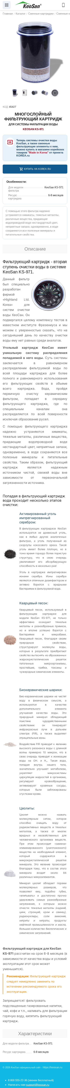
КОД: (5, 106)
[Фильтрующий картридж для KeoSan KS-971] (35, 52)
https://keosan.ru (52, 1067)
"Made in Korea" (38, 152)
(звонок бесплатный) (31, 1080)
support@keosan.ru (37, 1084)
